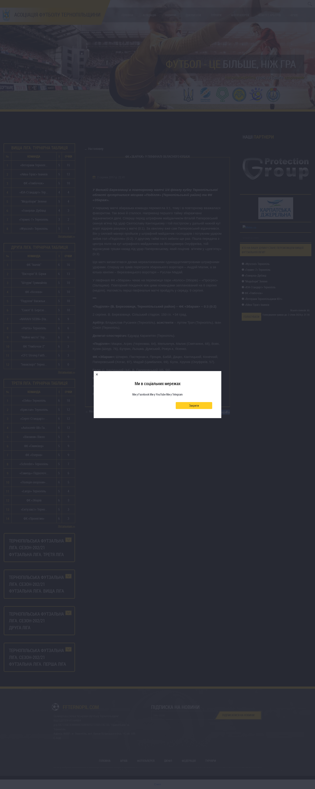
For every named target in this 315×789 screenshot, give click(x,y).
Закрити (194, 406)
